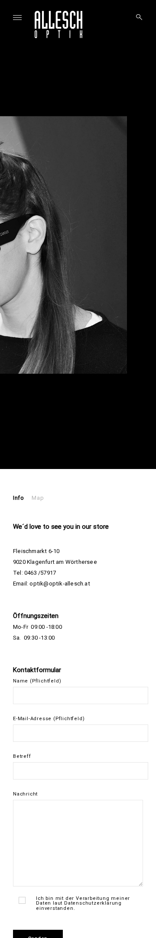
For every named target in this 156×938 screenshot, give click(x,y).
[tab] (18, 497)
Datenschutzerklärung (93, 903)
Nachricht (25, 794)
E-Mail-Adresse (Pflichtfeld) (48, 718)
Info (18, 498)
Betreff (22, 756)
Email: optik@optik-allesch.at (51, 583)
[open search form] (136, 17)
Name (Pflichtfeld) (37, 681)
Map (38, 498)
